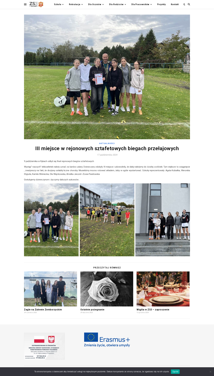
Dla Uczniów (94, 4)
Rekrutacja (74, 4)
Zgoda (175, 371)
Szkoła (57, 4)
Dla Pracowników (140, 4)
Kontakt (175, 4)
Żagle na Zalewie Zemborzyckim (43, 309)
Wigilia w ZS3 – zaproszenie (153, 309)
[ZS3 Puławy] (36, 4)
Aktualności (107, 143)
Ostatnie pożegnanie (92, 309)
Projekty (161, 4)
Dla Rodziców (116, 4)
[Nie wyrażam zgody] (210, 371)
